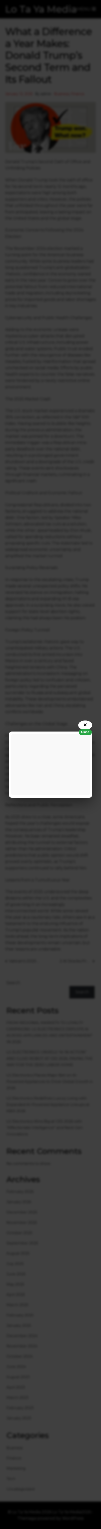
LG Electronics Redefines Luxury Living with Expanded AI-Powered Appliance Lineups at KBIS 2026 (47, 1104)
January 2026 (18, 1202)
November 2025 (21, 1222)
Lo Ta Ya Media (41, 9)
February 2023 (20, 1407)
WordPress (73, 1518)
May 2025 (15, 1284)
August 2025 (18, 1253)
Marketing (15, 1468)
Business (61, 94)
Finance (77, 94)
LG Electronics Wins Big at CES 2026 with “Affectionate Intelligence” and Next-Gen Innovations (44, 1127)
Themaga (26, 1518)
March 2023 (17, 1397)
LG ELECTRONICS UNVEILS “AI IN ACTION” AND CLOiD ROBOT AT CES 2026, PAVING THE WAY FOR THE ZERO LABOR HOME (49, 1058)
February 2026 (20, 1191)
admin (46, 94)
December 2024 (22, 1335)
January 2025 (18, 1325)
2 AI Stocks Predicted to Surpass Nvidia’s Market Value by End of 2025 (77, 961)
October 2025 (19, 1232)
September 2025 (22, 1243)
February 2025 (20, 1315)
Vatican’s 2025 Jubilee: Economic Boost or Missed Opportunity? (24, 961)
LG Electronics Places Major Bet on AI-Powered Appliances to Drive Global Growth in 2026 (49, 1081)
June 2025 (16, 1274)
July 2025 (15, 1263)
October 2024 (19, 1356)
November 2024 (21, 1346)
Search (13, 982)
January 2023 (18, 1418)
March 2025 (17, 1304)
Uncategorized (20, 1489)
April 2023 (15, 1387)
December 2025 (21, 1212)
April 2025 (15, 1294)
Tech (10, 1478)
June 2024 (16, 1366)
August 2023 (18, 1377)
